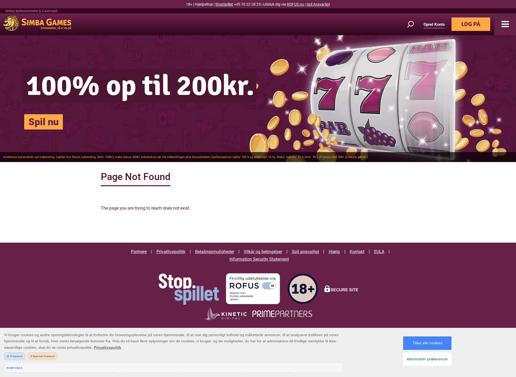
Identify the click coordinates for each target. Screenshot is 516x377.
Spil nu (43, 122)
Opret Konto (434, 24)
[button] (505, 24)
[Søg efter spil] (414, 24)
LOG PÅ (470, 24)
